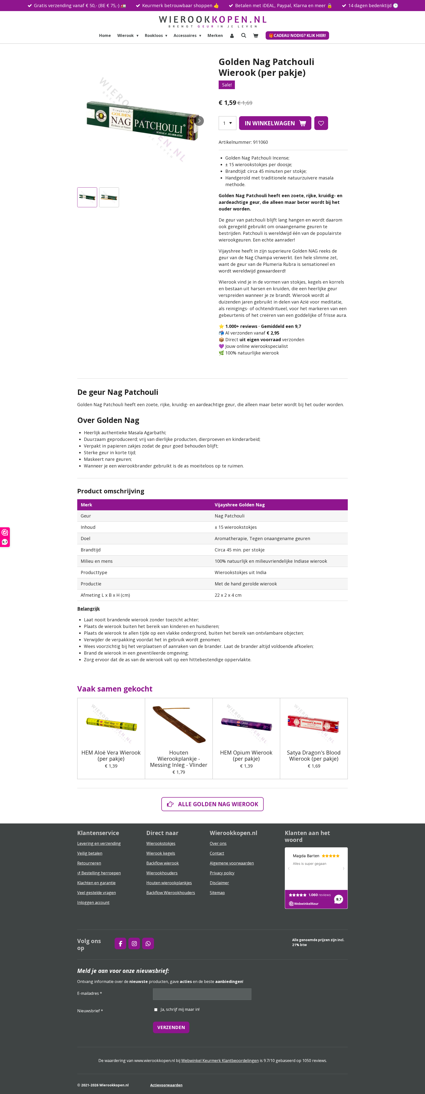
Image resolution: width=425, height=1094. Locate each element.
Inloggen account (93, 902)
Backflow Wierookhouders (170, 892)
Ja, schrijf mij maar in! (180, 1009)
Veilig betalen (89, 853)
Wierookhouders (162, 873)
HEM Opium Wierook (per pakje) (246, 755)
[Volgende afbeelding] (199, 121)
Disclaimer (219, 882)
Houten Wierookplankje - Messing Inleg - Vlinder (178, 758)
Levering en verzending (99, 843)
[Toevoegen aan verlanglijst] (321, 123)
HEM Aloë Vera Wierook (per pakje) (111, 755)
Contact (217, 853)
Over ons (218, 843)
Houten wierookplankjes (169, 882)
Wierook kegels (160, 853)
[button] (87, 197)
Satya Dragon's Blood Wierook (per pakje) (314, 755)
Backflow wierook (162, 863)
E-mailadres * (89, 993)
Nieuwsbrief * (90, 1011)
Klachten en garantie (96, 882)
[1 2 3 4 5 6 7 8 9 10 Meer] (227, 123)
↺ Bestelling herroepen (99, 873)
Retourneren (89, 863)
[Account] (232, 35)
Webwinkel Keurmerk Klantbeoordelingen (220, 1060)
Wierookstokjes (160, 843)
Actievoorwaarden (166, 1085)
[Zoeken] (244, 35)
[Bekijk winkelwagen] (255, 35)
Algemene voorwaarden (232, 863)
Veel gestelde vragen (96, 892)
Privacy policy (222, 873)
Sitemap (217, 892)
